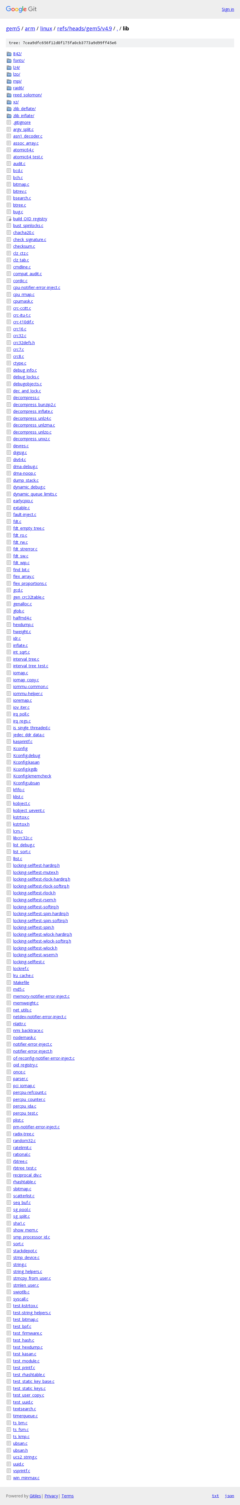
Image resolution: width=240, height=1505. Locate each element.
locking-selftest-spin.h (33, 927)
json (229, 1495)
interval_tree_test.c (30, 665)
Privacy (51, 1496)
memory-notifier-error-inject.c (41, 996)
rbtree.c (20, 1161)
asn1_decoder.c (27, 136)
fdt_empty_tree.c (28, 528)
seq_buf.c (22, 1202)
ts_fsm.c (21, 1429)
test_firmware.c (27, 1333)
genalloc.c (22, 604)
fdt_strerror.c (25, 549)
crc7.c (18, 349)
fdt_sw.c (20, 556)
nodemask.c (24, 1037)
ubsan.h (20, 1450)
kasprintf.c (22, 741)
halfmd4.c (22, 618)
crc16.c (19, 329)
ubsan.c (20, 1443)
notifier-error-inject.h (32, 1051)
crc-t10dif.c (23, 322)
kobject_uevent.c (29, 810)
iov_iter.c (21, 707)
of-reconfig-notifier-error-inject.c (44, 1058)
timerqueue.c (25, 1416)
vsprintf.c (21, 1470)
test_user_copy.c (28, 1395)
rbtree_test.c (25, 1168)
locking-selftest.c (29, 961)
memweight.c (26, 1003)
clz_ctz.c (20, 253)
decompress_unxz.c (31, 438)
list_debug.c (24, 845)
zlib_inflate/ (23, 115)
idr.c (17, 638)
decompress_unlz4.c (32, 418)
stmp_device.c (26, 1257)
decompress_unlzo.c (32, 432)
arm (30, 28)
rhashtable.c (24, 1181)
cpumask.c (23, 301)
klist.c (18, 796)
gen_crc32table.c (28, 597)
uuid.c (18, 1464)
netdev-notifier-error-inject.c (39, 1016)
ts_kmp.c (21, 1436)
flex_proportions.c (30, 583)
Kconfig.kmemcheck (32, 776)
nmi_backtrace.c (28, 1030)
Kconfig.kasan (26, 762)
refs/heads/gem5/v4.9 (84, 28)
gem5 (13, 28)
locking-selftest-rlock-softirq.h (41, 886)
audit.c (19, 163)
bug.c (18, 211)
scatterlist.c (24, 1196)
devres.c (21, 445)
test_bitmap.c (25, 1319)
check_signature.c (29, 239)
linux (46, 28)
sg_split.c (21, 1216)
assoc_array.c (26, 143)
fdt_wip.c (21, 562)
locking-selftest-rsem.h (34, 900)
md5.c (19, 989)
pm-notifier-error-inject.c (36, 1127)
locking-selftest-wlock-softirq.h (42, 941)
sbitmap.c (22, 1188)
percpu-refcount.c (30, 1092)
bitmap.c (21, 184)
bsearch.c (22, 198)
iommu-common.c (30, 686)
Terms (67, 1496)
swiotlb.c (21, 1292)
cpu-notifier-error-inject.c (36, 287)
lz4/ (16, 67)
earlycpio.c (23, 500)
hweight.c (22, 631)
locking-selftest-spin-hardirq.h (41, 913)
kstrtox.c (21, 817)
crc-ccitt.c (22, 308)
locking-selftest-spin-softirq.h (40, 920)
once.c (19, 1072)
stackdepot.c (25, 1250)
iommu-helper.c (28, 693)
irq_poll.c (21, 714)
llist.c (17, 858)
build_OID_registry (30, 218)
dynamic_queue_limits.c (35, 494)
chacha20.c (23, 232)
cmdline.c (22, 267)
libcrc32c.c (22, 838)
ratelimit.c (22, 1147)
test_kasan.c (24, 1354)
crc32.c (19, 335)
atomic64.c (23, 150)
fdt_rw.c (20, 542)
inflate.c (20, 645)
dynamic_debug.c (29, 487)
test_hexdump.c (28, 1347)
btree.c (19, 205)
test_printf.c (24, 1367)
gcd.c (18, 590)
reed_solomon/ (27, 95)
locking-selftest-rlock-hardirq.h (41, 879)
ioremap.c (22, 700)
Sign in (228, 9)
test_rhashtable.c (29, 1374)
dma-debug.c (25, 466)
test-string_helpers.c (32, 1312)
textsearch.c (24, 1409)
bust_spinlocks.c (28, 225)
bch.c (18, 177)
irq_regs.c (22, 721)
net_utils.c (22, 1010)
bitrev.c (20, 191)
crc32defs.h (24, 342)
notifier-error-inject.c (32, 1044)
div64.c (19, 459)
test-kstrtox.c (25, 1305)
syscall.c (20, 1299)
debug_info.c (25, 370)
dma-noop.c (24, 473)
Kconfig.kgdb (25, 769)
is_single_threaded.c (31, 727)
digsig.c (20, 452)
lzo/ (16, 74)
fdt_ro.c (20, 535)
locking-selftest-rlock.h (34, 893)
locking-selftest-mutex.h (36, 872)
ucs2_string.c (25, 1457)
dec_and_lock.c (27, 391)
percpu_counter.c (29, 1099)
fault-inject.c (24, 514)
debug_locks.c (26, 377)
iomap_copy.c (26, 680)
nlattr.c (19, 1023)
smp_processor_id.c (31, 1237)
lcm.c (18, 831)
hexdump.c (23, 624)
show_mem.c (25, 1230)
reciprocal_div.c (27, 1175)
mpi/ (17, 81)
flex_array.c (23, 576)
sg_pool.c (22, 1209)
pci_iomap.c (24, 1085)
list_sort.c (22, 851)
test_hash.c (23, 1340)
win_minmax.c (26, 1477)
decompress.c (26, 397)
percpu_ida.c (24, 1106)
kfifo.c (19, 789)
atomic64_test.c (28, 157)
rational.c (21, 1154)
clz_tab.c (21, 260)
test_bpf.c (22, 1326)
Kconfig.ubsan (26, 783)
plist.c (18, 1120)
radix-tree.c (23, 1134)
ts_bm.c (20, 1423)
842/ (17, 53)
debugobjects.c (27, 384)
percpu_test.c (25, 1113)
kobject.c (21, 803)
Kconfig (20, 748)
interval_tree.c (26, 659)
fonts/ (19, 60)
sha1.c (19, 1223)
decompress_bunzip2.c (34, 404)
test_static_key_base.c (33, 1381)
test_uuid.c (23, 1402)
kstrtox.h (21, 824)
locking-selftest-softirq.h (36, 907)
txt (215, 1495)
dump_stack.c (26, 480)
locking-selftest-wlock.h (35, 948)
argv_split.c (23, 129)
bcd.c (18, 170)
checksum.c (24, 246)
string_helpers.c (27, 1271)
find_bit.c (21, 569)
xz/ (16, 102)
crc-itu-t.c (22, 315)
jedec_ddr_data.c (28, 734)
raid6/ (18, 88)
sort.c (18, 1243)
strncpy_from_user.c (32, 1278)
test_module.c (26, 1361)
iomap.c (20, 673)
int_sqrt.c (21, 652)
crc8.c (18, 356)
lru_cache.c (23, 975)
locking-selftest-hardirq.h (36, 865)
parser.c (20, 1078)
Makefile (21, 982)
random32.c (24, 1140)
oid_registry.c (25, 1065)
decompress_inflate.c (33, 411)
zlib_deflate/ (24, 108)
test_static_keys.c (29, 1388)
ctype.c (19, 363)
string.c (20, 1264)
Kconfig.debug (26, 755)
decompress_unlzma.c (34, 425)
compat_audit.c (27, 273)
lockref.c (21, 968)
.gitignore (22, 122)
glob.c (18, 611)
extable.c (21, 507)
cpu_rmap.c (24, 294)
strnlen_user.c (26, 1285)
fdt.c (17, 521)
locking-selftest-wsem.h (35, 954)
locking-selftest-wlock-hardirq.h (42, 934)
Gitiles (35, 1496)
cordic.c (20, 280)
